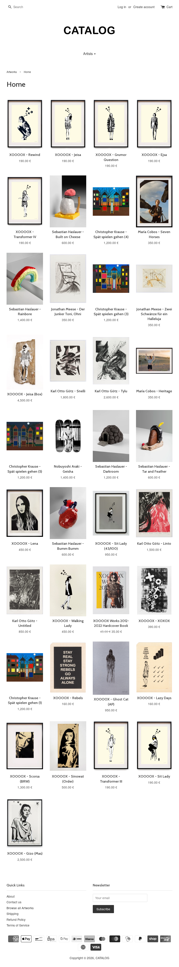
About (11, 896)
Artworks (12, 72)
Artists (88, 53)
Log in (122, 7)
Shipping (13, 913)
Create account (144, 7)
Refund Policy (16, 919)
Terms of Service (18, 925)
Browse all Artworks (20, 908)
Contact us (14, 902)
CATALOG (102, 958)
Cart (169, 7)
